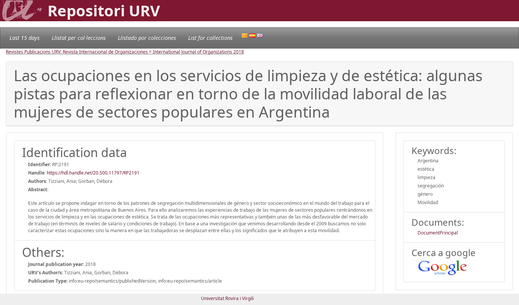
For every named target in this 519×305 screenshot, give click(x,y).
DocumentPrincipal (438, 233)
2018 (238, 52)
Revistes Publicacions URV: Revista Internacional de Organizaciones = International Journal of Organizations (119, 52)
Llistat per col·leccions (79, 37)
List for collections (210, 37)
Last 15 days (24, 37)
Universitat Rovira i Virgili (227, 298)
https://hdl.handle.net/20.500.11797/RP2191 (93, 173)
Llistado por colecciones (147, 37)
